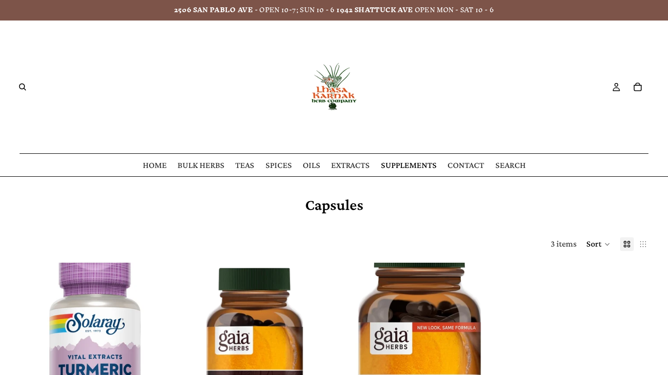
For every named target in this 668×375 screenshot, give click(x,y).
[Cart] (637, 87)
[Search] (22, 87)
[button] (598, 244)
